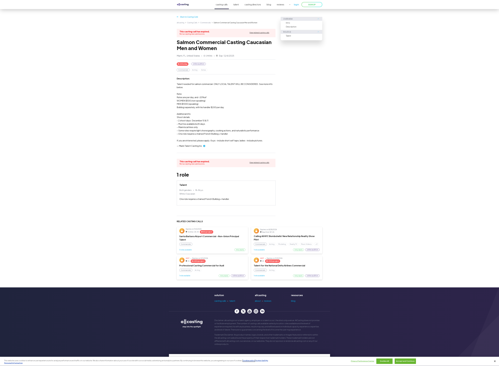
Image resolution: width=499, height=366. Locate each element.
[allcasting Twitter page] (243, 311)
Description (291, 26)
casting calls (222, 4)
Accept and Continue (405, 361)
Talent (288, 36)
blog (269, 4)
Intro (288, 23)
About (258, 300)
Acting (194, 70)
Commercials (205, 23)
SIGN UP (312, 4)
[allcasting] (183, 4)
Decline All (384, 361)
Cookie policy (249, 361)
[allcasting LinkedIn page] (262, 311)
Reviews (267, 300)
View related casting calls (259, 33)
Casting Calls (192, 23)
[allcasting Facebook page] (237, 311)
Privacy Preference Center (362, 361)
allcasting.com (224, 338)
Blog (293, 300)
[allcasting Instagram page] (256, 311)
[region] (249, 361)
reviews (280, 4)
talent (236, 4)
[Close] (495, 361)
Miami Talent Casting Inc (190, 145)
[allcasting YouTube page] (249, 311)
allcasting (180, 23)
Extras (203, 70)
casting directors (253, 4)
